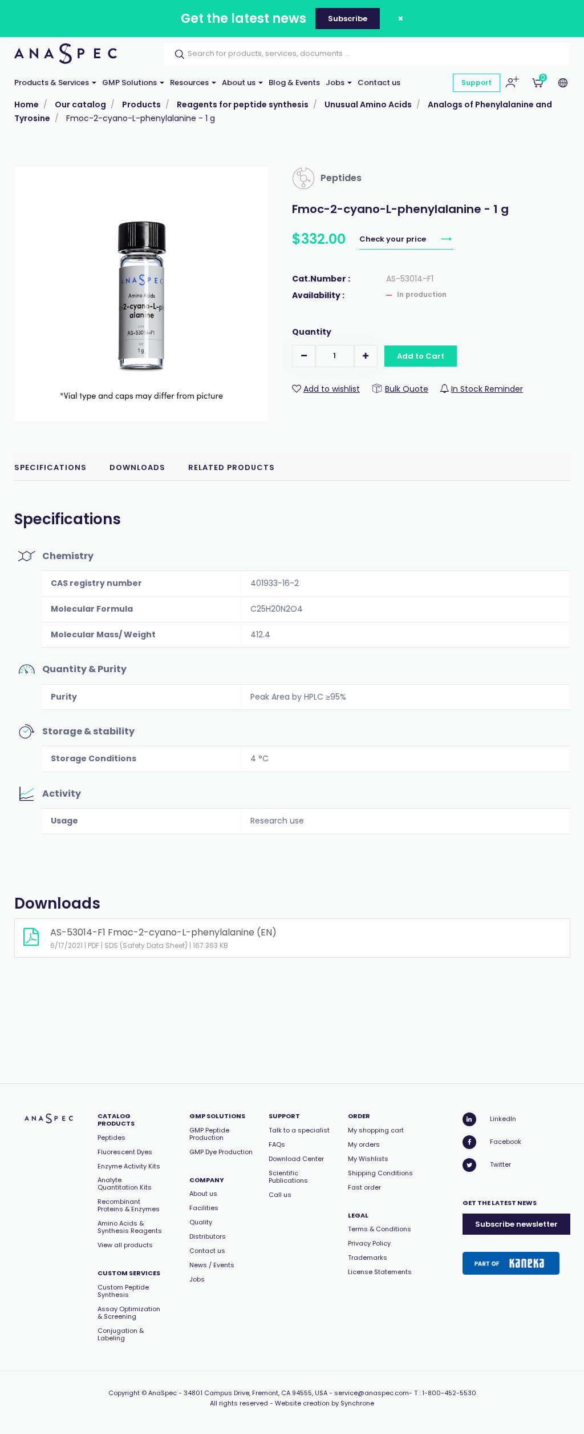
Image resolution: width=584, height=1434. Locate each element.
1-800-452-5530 (449, 1392)
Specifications (50, 467)
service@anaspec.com (371, 1392)
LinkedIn (503, 1118)
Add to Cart (420, 356)
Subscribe (347, 18)
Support (476, 82)
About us (239, 82)
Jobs (336, 82)
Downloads (137, 467)
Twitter (500, 1164)
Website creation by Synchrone (324, 1403)
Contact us (379, 82)
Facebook (505, 1141)
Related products (231, 467)
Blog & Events (294, 82)
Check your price (393, 239)
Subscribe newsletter (516, 1224)
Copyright (124, 1392)
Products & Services (52, 82)
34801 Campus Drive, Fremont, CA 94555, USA (255, 1392)
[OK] (176, 54)
